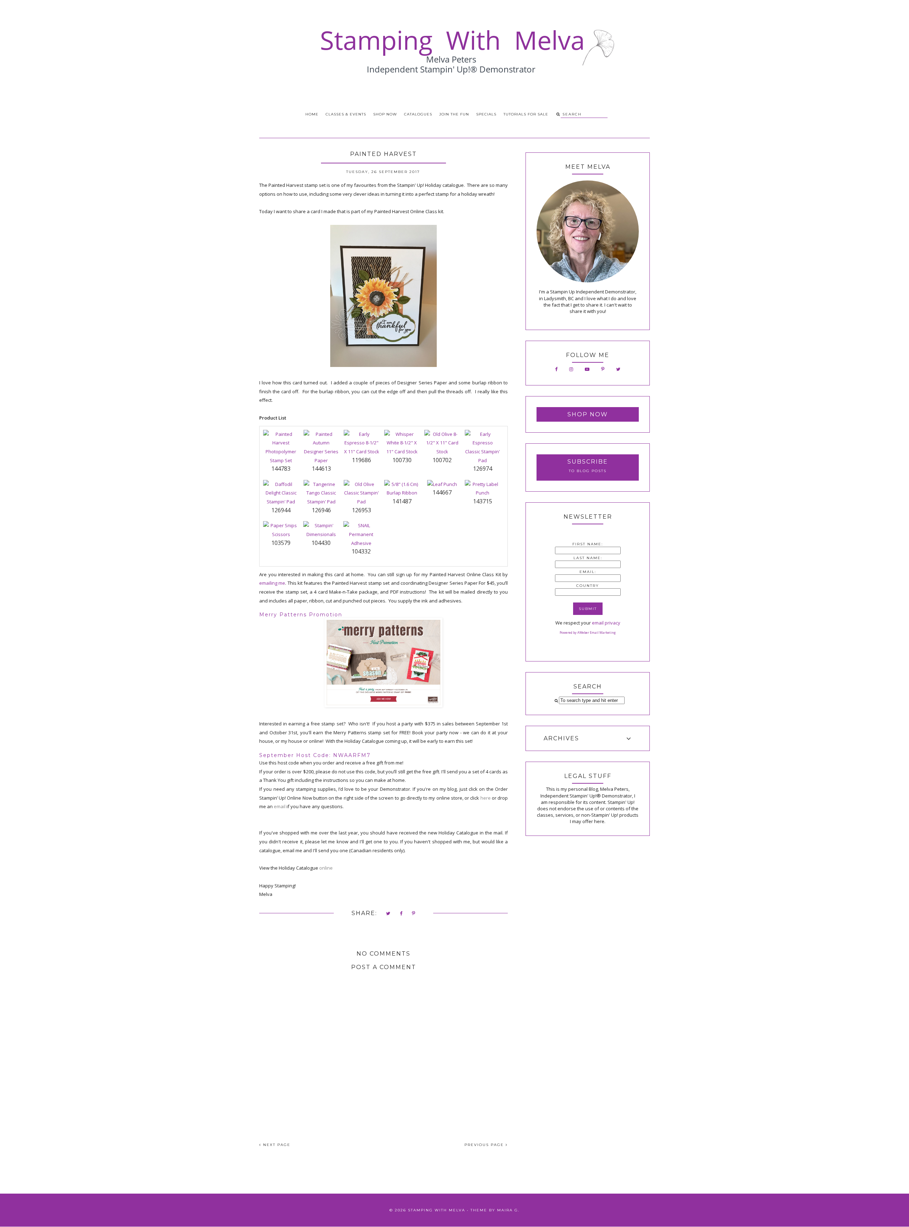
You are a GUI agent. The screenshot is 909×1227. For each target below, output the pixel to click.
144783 (280, 468)
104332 (361, 551)
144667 (442, 492)
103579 (280, 543)
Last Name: (587, 558)
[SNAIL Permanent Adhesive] (361, 543)
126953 (361, 510)
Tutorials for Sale (526, 114)
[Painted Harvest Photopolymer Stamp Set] (281, 460)
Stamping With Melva (436, 1210)
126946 (321, 510)
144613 (321, 468)
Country (587, 585)
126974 (482, 468)
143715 (482, 501)
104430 (321, 543)
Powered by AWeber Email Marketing (588, 632)
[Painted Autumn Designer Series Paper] (321, 460)
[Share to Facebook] (401, 914)
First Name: (587, 544)
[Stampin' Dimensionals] (321, 534)
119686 (361, 460)
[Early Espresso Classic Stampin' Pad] (482, 460)
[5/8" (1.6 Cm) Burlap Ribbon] (402, 493)
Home (312, 114)
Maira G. (508, 1210)
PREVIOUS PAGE (485, 1144)
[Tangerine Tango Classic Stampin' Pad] (321, 501)
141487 (402, 501)
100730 (402, 460)
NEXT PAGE (275, 1144)
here (485, 798)
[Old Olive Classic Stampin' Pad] (361, 501)
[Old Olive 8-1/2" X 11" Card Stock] (442, 451)
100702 (442, 460)
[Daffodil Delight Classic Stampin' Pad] (281, 501)
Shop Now (385, 114)
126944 (280, 510)
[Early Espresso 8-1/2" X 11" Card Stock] (361, 451)
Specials (486, 114)
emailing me (272, 583)
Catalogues (418, 114)
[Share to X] (388, 914)
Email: (587, 571)
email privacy (606, 623)
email (280, 806)
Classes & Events (346, 114)
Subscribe (587, 461)
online (326, 868)
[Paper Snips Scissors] (281, 534)
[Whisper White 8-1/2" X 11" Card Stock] (402, 451)
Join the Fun (454, 114)
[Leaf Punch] (442, 484)
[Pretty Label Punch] (482, 493)
